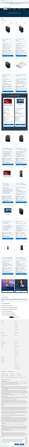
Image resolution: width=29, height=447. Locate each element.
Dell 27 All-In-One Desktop (7, 221)
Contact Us (15, 335)
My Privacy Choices (3, 375)
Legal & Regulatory (19, 375)
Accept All (22, 444)
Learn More (8, 291)
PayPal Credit (3, 87)
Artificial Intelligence (3, 343)
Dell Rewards (15, 360)
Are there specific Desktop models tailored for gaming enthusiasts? (9, 309)
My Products (15, 327)
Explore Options (8, 55)
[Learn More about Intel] (11, 317)
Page (13, 277)
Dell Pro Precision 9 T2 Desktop (6, 40)
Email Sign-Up (16, 363)
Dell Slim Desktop (19, 148)
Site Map (2, 322)
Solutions (2, 346)
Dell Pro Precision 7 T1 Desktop (20, 222)
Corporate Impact (16, 352)
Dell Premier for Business (11, 371)
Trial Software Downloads (17, 368)
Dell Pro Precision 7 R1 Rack (21, 74)
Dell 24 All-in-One (6, 108)
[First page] (7, 277)
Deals (2, 349)
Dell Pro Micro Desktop (20, 183)
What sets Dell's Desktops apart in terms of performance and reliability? (9, 307)
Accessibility (3, 377)
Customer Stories (16, 354)
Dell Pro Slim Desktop (20, 257)
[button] (26, 1)
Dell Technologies (3, 371)
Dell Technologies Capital (17, 346)
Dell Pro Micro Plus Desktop (7, 257)
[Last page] (21, 277)
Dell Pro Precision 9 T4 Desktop (20, 40)
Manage (5, 444)
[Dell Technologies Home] (5, 1)
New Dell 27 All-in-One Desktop (20, 108)
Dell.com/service (24, 402)
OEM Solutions (3, 360)
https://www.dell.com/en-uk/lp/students (13, 382)
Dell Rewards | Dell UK (5, 389)
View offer (11, 200)
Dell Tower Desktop (5, 148)
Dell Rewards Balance (16, 329)
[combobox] (17, 1)
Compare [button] (11, 132)
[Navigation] (1, 1)
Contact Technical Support (4, 335)
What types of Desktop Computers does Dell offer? (7, 305)
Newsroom (15, 349)
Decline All (17, 444)
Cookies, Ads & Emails (12, 375)
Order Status (15, 324)
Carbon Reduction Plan (22, 377)
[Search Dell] (24, 1)
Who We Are (15, 343)
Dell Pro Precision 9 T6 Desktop (6, 75)
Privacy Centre (16, 365)
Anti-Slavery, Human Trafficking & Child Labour (12, 377)
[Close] (24, 438)
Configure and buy (9, 124)
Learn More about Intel (16, 317)
